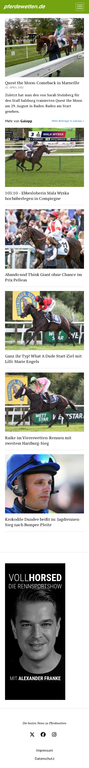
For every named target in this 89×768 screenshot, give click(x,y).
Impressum (44, 750)
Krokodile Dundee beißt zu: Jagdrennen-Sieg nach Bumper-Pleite (43, 521)
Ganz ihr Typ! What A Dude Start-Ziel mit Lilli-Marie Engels (43, 358)
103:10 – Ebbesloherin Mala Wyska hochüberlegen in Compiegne (37, 195)
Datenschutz (45, 758)
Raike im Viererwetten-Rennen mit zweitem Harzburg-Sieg (38, 440)
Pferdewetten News (29, 6)
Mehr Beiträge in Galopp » (68, 120)
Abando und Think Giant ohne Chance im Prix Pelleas (43, 277)
